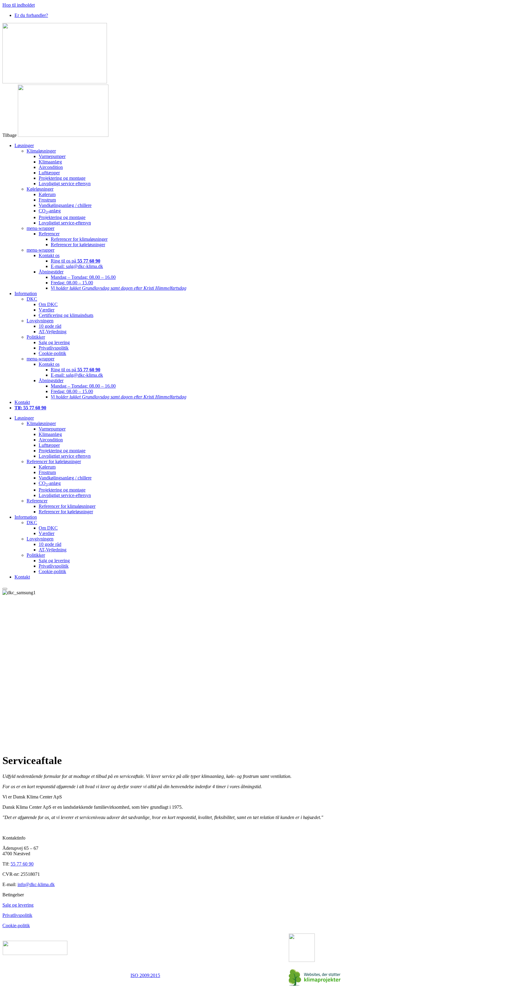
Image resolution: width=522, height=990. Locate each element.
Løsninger (24, 145)
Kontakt (22, 402)
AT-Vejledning (52, 331)
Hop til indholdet (18, 5)
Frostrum (47, 199)
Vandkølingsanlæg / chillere (65, 205)
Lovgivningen (40, 320)
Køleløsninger (40, 189)
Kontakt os (49, 255)
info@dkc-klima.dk (36, 884)
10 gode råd (50, 326)
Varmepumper (52, 156)
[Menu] (4, 589)
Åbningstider (51, 271)
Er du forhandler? (31, 15)
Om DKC (48, 304)
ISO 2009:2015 (145, 975)
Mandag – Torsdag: (83, 277)
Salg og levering (54, 342)
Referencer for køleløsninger (78, 244)
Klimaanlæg (50, 161)
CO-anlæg (50, 210)
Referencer (49, 233)
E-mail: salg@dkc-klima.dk (77, 266)
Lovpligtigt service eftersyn (65, 183)
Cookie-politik (52, 353)
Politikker (36, 337)
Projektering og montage (62, 178)
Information (25, 293)
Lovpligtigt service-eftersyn (65, 222)
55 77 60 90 (22, 863)
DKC (32, 299)
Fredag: (72, 282)
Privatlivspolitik (54, 347)
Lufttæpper (49, 172)
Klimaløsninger (41, 150)
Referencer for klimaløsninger (79, 239)
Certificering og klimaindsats (66, 315)
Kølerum (47, 194)
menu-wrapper (40, 228)
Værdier (46, 309)
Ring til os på (75, 260)
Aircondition (51, 167)
